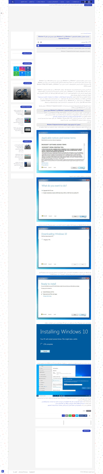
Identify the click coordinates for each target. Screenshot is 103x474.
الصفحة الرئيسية (87, 33)
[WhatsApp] (70, 415)
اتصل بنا (15, 472)
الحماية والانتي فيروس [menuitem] (53, 1)
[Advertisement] (51, 18)
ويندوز (82, 33)
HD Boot (82, 472)
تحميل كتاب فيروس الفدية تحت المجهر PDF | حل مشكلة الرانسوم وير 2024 (19, 164)
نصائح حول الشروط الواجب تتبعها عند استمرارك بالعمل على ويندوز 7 (55, 97)
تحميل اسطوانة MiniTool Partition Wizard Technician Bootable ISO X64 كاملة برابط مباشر (18, 121)
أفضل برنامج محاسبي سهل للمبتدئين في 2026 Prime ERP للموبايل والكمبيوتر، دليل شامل (22, 94)
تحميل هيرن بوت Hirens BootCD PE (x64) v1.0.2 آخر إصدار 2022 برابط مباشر (19, 130)
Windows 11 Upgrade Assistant (55, 124)
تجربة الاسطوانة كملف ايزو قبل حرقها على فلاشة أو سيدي (70, 403)
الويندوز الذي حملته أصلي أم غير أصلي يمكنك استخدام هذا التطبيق (64, 405)
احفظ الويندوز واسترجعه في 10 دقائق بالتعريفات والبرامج (67, 116)
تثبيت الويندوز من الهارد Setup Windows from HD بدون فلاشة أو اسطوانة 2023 (19, 112)
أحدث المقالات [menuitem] (76, 1)
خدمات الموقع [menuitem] (24, 1)
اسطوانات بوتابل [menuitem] (41, 1)
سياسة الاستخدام (23, 472)
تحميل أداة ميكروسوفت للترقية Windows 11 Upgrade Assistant (75, 51)
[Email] (66, 415)
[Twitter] (76, 415)
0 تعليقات (83, 42)
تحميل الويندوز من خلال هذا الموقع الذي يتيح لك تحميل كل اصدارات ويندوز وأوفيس (62, 401)
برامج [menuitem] (68, 1)
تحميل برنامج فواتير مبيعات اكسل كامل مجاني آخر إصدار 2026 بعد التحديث (66, 5)
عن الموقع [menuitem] (31, 1)
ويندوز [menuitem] (62, 1)
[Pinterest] (73, 415)
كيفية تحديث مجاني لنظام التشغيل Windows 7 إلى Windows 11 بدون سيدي (73, 48)
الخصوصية (32, 472)
